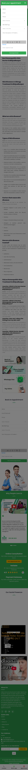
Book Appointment (14, 53)
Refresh (4, 44)
